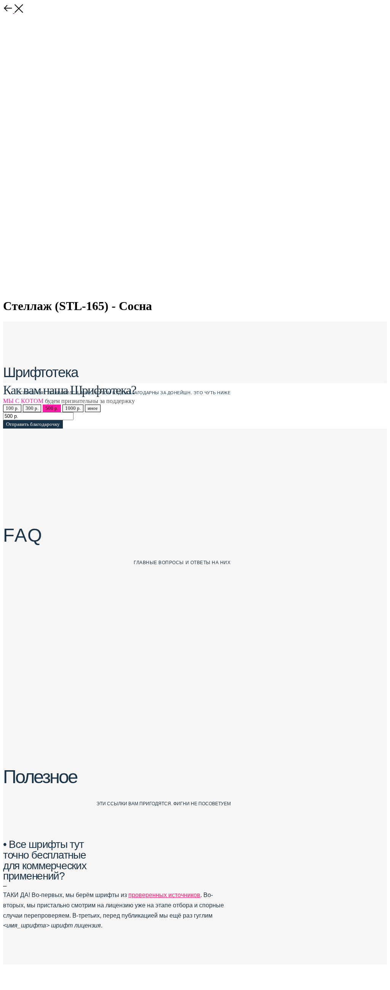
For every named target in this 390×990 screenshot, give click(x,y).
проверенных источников (164, 895)
